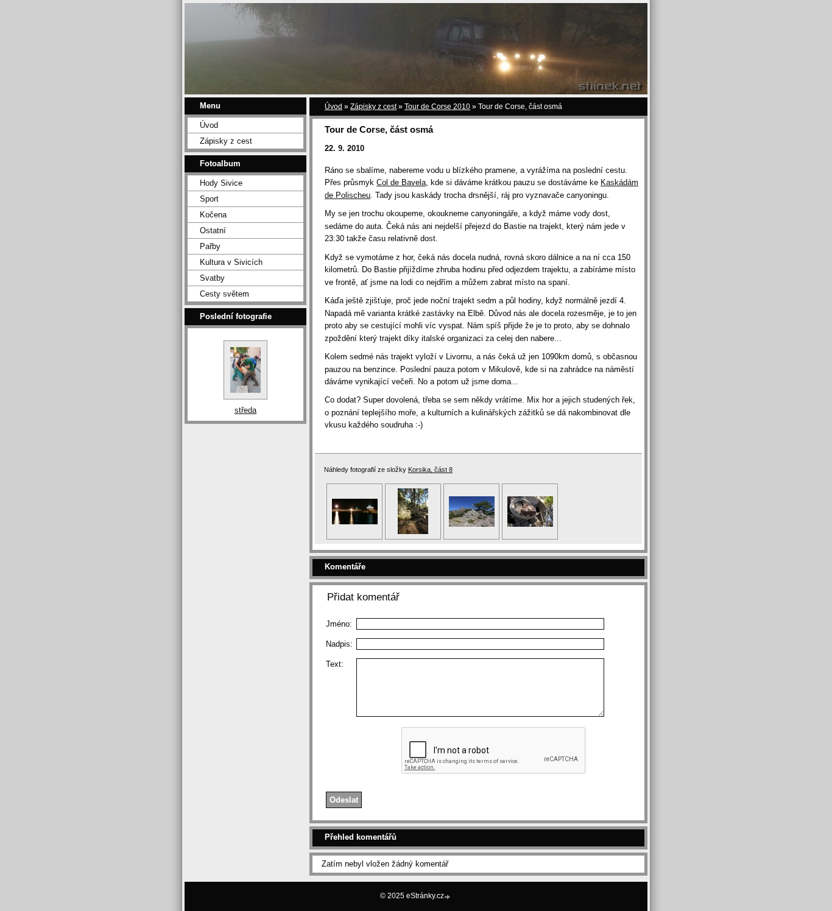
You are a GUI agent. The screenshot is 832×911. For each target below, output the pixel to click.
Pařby (210, 246)
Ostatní (213, 230)
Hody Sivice (221, 183)
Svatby (212, 278)
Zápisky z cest (226, 141)
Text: (335, 664)
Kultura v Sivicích (231, 262)
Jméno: (339, 623)
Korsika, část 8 (430, 469)
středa (245, 410)
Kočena (213, 214)
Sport (209, 198)
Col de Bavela (401, 182)
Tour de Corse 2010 (437, 106)
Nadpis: (339, 644)
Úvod (209, 125)
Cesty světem (224, 293)
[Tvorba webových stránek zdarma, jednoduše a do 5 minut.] (448, 896)
